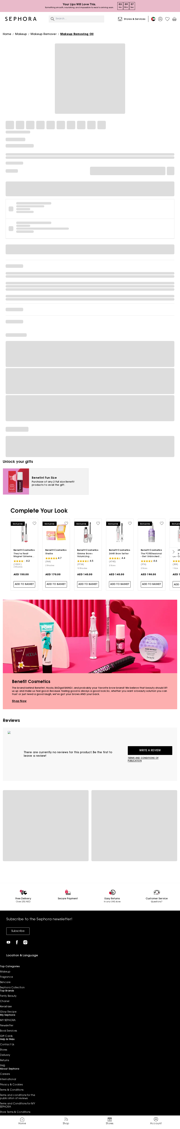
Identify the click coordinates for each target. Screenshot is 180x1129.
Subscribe (18, 931)
